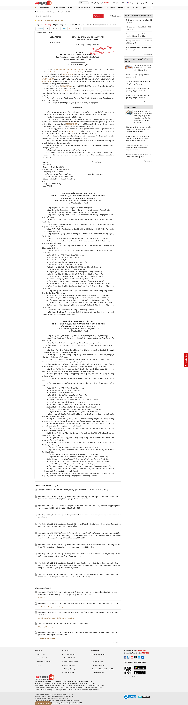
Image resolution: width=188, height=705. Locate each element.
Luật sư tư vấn (123, 8)
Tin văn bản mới (84, 8)
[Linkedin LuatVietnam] (142, 657)
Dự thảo (71, 8)
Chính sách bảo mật (98, 665)
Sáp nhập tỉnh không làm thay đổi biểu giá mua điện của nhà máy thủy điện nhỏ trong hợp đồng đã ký (138, 129)
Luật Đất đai (65, 703)
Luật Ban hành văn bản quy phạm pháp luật (68, 69)
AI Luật (135, 8)
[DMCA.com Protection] (144, 697)
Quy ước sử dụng (97, 661)
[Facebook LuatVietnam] (125, 657)
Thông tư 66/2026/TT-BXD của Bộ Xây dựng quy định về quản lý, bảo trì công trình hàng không (73, 490)
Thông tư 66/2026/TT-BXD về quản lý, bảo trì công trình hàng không (63, 623)
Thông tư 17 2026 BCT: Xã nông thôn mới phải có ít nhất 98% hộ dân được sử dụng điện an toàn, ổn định (138, 138)
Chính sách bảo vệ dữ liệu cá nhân (103, 669)
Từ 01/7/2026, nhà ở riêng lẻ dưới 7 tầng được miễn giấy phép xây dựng (142, 68)
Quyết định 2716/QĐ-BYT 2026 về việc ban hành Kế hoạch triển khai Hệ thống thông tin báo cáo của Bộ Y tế (78, 603)
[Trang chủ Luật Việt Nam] (43, 2)
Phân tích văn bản (70, 658)
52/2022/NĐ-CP (66, 86)
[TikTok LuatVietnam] (135, 657)
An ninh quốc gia (53, 618)
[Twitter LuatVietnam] (139, 657)
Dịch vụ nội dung (69, 669)
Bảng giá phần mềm (98, 654)
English (132, 3)
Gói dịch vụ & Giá (118, 3)
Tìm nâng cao (116, 16)
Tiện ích (144, 8)
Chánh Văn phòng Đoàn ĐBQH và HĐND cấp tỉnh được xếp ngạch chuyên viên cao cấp (137, 147)
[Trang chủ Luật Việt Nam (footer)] (44, 679)
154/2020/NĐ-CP (48, 79)
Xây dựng (41, 627)
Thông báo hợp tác (98, 672)
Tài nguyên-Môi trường (66, 618)
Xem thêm (116, 583)
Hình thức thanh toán (98, 658)
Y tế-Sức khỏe (42, 598)
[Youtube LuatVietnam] (132, 657)
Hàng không (49, 627)
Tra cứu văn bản (59, 8)
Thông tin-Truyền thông (55, 607)
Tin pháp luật (98, 8)
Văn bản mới (44, 8)
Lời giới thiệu (41, 654)
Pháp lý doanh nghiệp (71, 661)
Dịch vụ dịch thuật (69, 665)
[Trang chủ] (35, 8)
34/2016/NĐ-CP (67, 74)
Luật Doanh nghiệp (54, 703)
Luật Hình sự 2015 (76, 703)
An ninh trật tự (42, 618)
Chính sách (51, 638)
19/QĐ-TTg (67, 91)
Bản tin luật (110, 8)
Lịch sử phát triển (42, 658)
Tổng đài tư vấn (69, 672)
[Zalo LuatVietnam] (128, 657)
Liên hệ (39, 665)
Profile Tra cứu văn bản (44, 661)
